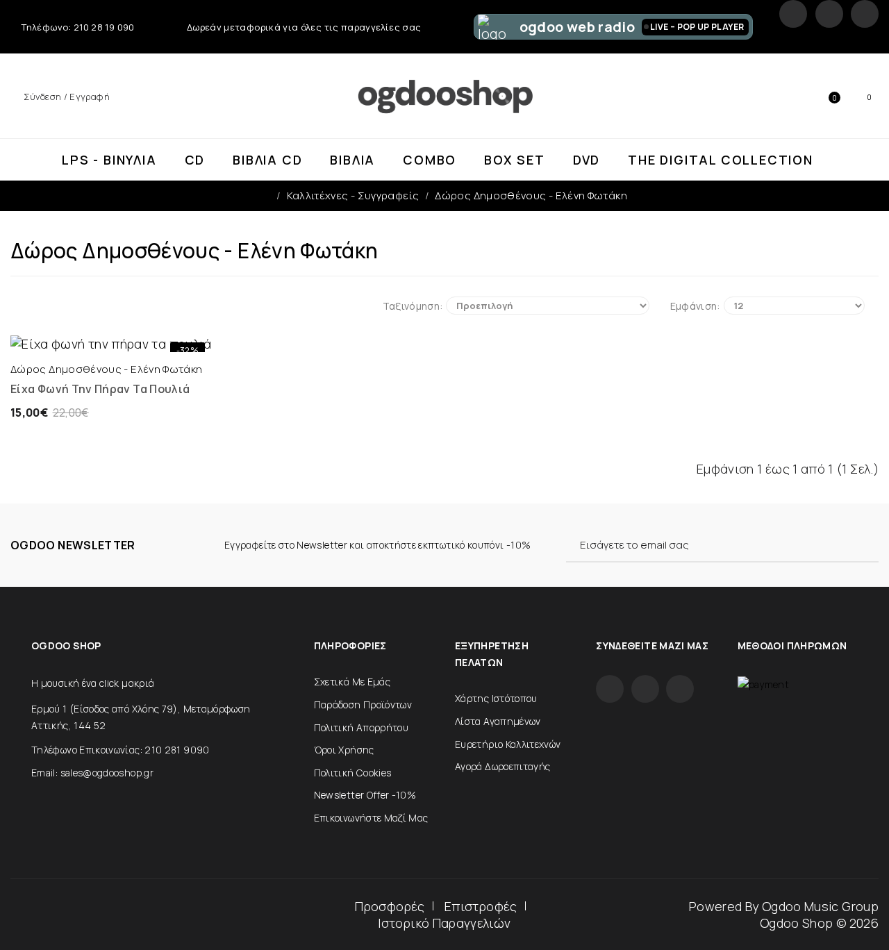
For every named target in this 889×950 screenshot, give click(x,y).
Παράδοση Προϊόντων (363, 704)
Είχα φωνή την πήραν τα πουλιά (100, 389)
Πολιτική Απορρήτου (361, 727)
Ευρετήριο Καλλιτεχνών (508, 744)
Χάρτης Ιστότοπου (496, 698)
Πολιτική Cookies (353, 772)
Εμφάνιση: (695, 305)
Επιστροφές (480, 906)
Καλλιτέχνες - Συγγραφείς (353, 195)
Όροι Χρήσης (344, 749)
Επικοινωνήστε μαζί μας (371, 817)
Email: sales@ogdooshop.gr (92, 772)
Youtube (865, 14)
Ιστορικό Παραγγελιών (444, 923)
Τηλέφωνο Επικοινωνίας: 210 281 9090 (120, 749)
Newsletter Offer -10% (365, 794)
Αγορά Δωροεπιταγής (502, 766)
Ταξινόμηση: (413, 305)
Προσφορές (389, 906)
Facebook (793, 14)
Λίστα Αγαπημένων (498, 721)
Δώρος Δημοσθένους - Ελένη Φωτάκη (531, 195)
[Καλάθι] (63, 338)
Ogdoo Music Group (820, 906)
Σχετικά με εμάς (352, 681)
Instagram (829, 14)
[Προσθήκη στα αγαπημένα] (158, 338)
